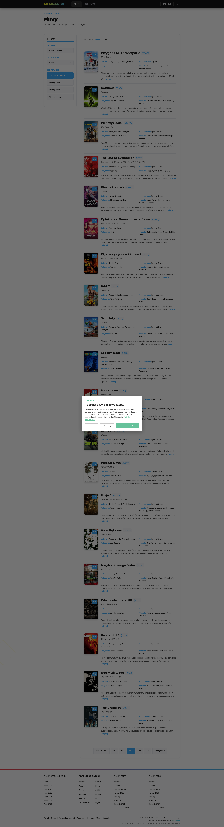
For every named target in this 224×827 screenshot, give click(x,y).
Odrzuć (92, 426)
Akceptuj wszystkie (127, 426)
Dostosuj (107, 426)
